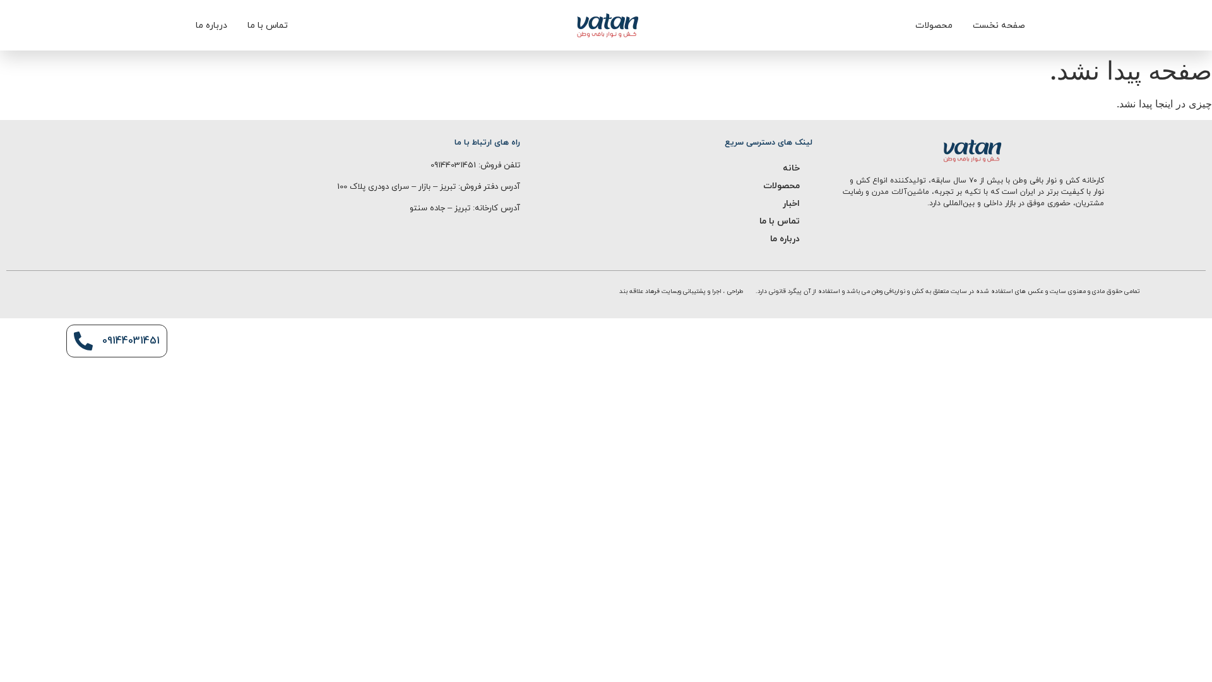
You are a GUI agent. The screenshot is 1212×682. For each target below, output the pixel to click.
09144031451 (131, 341)
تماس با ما (779, 221)
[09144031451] (83, 341)
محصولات (781, 186)
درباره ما (785, 239)
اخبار (791, 204)
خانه (791, 168)
